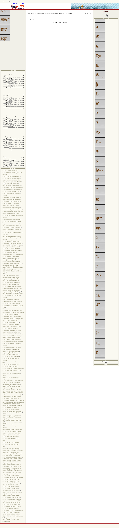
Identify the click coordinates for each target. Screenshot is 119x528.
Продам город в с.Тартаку (6, 103)
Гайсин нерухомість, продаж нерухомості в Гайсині (16, 140)
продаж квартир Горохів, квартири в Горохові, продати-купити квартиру (11, 247)
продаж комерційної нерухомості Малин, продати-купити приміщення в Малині (12, 363)
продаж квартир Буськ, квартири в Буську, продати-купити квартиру (11, 203)
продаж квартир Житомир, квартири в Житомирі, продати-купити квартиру (11, 281)
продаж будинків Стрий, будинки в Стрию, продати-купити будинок (10, 465)
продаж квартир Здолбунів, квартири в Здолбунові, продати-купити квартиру (12, 294)
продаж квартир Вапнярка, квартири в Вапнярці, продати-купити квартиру (11, 207)
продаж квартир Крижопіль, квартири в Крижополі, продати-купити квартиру (11, 343)
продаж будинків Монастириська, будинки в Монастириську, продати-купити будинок (13, 380)
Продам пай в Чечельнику (6, 105)
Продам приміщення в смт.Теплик (7, 126)
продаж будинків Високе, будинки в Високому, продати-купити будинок (11, 223)
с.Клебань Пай (5, 95)
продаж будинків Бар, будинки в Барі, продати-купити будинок (10, 170)
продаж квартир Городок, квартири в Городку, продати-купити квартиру (11, 246)
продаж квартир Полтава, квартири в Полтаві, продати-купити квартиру (11, 416)
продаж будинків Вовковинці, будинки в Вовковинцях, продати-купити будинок (12, 229)
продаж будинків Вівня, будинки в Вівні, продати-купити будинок (10, 224)
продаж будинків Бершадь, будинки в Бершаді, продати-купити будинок (11, 182)
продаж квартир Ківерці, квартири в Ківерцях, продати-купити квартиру (11, 321)
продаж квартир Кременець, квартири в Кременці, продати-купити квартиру (11, 339)
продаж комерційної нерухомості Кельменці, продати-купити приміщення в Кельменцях (13, 318)
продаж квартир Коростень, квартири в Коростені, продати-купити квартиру (11, 333)
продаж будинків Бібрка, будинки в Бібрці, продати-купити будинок (10, 183)
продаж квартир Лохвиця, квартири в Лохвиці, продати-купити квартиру (11, 354)
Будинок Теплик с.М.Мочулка (7, 97)
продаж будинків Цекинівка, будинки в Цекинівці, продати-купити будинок (11, 495)
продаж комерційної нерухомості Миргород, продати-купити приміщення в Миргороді (12, 374)
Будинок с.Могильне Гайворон (7, 74)
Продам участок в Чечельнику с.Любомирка (9, 116)
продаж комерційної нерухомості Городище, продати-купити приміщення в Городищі (12, 245)
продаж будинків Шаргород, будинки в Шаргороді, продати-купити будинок (11, 507)
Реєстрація (5, 1)
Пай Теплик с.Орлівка (6, 93)
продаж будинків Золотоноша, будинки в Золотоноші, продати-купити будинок (12, 298)
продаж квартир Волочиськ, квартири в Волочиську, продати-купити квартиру (12, 236)
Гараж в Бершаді (5, 135)
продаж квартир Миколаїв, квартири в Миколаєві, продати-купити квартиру (11, 369)
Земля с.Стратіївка (5, 107)
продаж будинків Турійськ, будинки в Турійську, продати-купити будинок (11, 479)
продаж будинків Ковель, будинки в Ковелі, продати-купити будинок (10, 328)
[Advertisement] (13, 55)
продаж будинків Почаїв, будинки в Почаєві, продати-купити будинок (11, 419)
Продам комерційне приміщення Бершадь (8, 84)
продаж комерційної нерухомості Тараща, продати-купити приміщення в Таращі (12, 472)
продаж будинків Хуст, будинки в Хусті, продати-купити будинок (10, 494)
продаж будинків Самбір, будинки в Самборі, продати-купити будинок (11, 438)
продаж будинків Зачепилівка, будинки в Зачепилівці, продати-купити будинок (12, 291)
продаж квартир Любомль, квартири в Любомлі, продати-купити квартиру (11, 358)
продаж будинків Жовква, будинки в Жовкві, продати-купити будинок (11, 284)
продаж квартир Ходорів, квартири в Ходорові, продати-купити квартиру (11, 491)
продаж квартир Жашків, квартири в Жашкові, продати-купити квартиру (11, 277)
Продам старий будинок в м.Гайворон (8, 160)
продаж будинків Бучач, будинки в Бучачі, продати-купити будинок (10, 205)
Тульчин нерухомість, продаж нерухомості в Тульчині (15, 94)
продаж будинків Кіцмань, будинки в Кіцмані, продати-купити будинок (11, 324)
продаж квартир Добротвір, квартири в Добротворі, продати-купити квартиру (11, 260)
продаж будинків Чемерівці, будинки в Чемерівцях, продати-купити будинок (11, 497)
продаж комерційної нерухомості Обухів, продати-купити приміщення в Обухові (12, 401)
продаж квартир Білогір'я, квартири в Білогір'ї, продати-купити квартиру (11, 186)
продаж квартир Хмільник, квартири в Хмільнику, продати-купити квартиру (11, 490)
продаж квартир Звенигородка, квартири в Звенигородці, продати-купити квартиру (12, 293)
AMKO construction (5, 72)
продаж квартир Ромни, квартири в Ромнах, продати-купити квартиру (11, 434)
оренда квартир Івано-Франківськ (6, 521)
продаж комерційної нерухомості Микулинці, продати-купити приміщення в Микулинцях (13, 371)
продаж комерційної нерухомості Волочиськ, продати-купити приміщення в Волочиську (13, 237)
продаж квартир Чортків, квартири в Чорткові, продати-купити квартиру (11, 504)
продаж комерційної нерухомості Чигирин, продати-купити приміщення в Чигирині (12, 502)
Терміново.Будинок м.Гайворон (7, 158)
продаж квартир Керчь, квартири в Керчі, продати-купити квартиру (10, 319)
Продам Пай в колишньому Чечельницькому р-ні (9, 82)
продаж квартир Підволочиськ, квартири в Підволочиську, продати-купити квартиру (12, 411)
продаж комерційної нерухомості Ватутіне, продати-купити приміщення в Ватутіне (12, 209)
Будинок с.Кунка (5, 141)
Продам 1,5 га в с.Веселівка (7, 164)
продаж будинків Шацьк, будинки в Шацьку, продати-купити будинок (11, 508)
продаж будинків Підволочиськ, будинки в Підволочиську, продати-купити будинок (12, 412)
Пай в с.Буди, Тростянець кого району (8, 156)
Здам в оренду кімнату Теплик (7, 78)
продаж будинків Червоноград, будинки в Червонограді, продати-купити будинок (12, 499)
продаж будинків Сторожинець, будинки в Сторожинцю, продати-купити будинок (12, 464)
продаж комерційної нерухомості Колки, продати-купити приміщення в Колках (12, 330)
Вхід (7, 1)
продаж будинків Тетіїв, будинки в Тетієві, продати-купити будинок (10, 474)
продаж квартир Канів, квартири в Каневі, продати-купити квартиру (10, 313)
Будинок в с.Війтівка (5, 145)
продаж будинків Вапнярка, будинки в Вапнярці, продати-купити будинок (11, 208)
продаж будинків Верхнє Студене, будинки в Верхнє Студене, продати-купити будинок (13, 215)
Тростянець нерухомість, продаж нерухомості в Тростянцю (15, 155)
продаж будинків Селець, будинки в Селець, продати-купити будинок (11, 442)
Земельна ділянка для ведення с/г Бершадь (9, 99)
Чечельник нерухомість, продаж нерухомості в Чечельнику (15, 81)
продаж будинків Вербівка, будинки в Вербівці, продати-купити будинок (11, 213)
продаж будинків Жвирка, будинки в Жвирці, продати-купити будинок (11, 279)
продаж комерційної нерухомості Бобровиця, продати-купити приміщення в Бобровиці (13, 187)
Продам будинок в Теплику (6, 114)
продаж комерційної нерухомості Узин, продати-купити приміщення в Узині (11, 483)
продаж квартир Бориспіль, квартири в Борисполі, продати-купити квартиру (11, 193)
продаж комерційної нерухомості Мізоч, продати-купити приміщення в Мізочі (12, 378)
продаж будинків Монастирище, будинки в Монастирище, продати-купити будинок (12, 381)
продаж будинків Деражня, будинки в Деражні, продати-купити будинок (11, 256)
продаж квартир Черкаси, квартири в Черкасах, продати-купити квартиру (11, 500)
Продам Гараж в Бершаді (6, 137)
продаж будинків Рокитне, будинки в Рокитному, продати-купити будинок (11, 433)
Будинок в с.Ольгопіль (6, 118)
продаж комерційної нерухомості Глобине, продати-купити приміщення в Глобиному (12, 243)
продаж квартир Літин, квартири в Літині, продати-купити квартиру (10, 352)
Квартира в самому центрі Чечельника (8, 124)
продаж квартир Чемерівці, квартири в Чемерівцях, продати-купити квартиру (12, 496)
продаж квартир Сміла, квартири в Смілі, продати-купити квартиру (10, 449)
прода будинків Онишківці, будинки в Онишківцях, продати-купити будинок (11, 403)
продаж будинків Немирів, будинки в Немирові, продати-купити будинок (11, 388)
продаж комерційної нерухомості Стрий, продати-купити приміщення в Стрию (12, 466)
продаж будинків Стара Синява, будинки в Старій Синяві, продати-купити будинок (12, 456)
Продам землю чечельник (6, 143)
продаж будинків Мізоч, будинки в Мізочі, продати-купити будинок (10, 377)
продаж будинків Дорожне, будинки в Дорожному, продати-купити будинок (11, 261)
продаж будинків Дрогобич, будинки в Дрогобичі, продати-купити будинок (11, 262)
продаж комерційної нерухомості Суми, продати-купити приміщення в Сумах (12, 468)
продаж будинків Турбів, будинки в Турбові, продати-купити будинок (11, 478)
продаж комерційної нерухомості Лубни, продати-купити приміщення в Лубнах (12, 355)
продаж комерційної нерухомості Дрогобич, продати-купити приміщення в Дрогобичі (12, 263)
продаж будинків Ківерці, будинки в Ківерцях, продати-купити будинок (11, 322)
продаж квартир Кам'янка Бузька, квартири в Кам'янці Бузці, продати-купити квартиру (13, 311)
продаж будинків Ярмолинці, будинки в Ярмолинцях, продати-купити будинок (12, 520)
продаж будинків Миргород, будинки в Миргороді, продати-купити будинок (11, 373)
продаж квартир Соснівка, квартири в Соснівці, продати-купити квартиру (11, 455)
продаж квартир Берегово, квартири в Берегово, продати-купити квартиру (11, 176)
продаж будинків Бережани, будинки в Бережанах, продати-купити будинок (11, 178)
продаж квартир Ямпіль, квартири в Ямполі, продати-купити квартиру (11, 519)
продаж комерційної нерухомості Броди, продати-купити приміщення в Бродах (12, 201)
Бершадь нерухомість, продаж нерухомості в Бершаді (15, 75)
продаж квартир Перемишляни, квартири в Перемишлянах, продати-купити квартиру (13, 405)
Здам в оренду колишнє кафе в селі (8, 80)
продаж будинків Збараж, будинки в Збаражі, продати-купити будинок (11, 292)
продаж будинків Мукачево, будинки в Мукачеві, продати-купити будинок (11, 385)
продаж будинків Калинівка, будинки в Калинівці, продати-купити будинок (11, 303)
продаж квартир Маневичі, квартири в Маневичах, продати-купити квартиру (11, 364)
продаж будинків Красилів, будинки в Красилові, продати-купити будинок (11, 338)
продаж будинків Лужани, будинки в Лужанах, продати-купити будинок (11, 356)
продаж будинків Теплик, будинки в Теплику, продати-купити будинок (11, 473)
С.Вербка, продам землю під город (8, 101)
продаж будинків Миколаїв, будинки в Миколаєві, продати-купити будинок (11, 370)
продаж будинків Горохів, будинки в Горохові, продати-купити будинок (11, 248)
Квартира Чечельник (5, 122)
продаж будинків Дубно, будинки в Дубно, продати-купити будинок (10, 266)
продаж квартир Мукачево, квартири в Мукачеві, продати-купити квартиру (11, 384)
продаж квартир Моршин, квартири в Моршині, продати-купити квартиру (11, 382)
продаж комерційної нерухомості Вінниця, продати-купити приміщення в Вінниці (12, 227)
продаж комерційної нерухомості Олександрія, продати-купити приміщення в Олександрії (13, 402)
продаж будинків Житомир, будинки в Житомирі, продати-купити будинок (11, 282)
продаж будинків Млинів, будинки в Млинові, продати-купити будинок (11, 379)
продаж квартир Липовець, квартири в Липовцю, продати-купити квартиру (11, 349)
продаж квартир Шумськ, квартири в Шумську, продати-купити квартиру (11, 512)
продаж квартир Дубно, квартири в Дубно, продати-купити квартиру (10, 265)
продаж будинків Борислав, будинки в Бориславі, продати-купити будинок (11, 191)
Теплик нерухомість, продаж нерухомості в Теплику (16, 77)
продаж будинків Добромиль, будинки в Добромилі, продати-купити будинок (11, 259)
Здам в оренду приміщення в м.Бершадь (8, 86)
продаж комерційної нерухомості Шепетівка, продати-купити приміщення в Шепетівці (13, 510)
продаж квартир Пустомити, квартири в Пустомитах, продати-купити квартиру (12, 422)
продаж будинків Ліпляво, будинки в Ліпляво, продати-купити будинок (11, 351)
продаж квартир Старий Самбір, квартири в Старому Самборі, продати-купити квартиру (13, 457)
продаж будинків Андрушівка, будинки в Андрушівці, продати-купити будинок (12, 169)
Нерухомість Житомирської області (50, 13)
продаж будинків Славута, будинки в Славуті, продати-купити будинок (11, 448)
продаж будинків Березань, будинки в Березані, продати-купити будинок (11, 180)
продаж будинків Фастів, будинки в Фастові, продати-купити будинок (11, 486)
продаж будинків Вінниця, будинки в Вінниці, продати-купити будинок (11, 226)
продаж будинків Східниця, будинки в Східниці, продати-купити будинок (11, 469)
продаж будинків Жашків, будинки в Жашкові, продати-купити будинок (11, 278)
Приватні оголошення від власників (40, 13)
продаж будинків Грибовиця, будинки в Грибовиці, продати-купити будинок (11, 251)
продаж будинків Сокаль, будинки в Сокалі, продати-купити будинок (11, 452)
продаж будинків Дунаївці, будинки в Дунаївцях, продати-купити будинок (11, 270)
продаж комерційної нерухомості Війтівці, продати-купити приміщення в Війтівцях (12, 225)
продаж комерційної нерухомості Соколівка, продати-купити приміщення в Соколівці (12, 454)
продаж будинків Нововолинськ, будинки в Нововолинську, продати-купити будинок (12, 394)
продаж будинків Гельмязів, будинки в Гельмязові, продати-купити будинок (11, 241)
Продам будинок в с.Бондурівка (7, 120)
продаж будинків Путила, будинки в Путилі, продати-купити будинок (11, 424)
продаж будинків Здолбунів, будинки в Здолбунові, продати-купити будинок (11, 295)
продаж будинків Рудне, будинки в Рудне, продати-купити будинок (10, 435)
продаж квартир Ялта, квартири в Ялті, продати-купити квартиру (10, 518)
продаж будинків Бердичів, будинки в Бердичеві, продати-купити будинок (11, 175)
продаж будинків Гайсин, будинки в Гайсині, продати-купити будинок (11, 240)
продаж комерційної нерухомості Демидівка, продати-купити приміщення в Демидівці (13, 254)
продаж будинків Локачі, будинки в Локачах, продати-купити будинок (11, 353)
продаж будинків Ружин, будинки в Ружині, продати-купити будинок (10, 436)
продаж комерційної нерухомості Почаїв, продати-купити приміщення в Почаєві (12, 420)
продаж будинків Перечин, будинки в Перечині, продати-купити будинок (11, 407)
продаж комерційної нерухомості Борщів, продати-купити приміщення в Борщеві (12, 197)
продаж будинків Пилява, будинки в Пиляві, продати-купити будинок (11, 409)
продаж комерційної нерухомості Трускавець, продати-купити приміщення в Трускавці (13, 476)
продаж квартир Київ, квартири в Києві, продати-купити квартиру (10, 320)
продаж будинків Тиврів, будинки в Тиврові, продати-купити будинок (11, 475)
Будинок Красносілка (6, 147)
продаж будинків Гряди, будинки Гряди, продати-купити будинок (10, 252)
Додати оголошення (88, 13)
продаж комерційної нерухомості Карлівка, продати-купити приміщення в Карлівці (12, 316)
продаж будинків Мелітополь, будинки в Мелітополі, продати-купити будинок (11, 366)
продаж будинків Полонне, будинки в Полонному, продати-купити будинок (11, 415)
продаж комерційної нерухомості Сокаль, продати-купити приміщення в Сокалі (12, 453)
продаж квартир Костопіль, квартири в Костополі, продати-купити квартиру (11, 336)
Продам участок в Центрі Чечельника (8, 139)
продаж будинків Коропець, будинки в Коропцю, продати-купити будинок (11, 332)
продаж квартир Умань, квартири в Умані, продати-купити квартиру (10, 484)
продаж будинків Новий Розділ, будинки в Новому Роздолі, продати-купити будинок (12, 390)
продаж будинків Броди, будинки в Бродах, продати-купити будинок (10, 200)
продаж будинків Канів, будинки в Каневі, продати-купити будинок (10, 314)
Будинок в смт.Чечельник (6, 166)
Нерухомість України (31, 13)
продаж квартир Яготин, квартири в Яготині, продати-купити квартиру (11, 515)
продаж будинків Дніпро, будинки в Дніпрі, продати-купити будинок (10, 258)
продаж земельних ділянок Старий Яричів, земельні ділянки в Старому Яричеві (12, 458)
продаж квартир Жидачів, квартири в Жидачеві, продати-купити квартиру (11, 280)
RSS (9, 1)
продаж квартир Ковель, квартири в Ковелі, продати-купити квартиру (11, 327)
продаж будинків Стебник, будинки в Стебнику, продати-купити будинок (11, 463)
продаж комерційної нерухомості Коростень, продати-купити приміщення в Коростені (13, 334)
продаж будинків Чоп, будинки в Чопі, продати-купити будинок (10, 503)
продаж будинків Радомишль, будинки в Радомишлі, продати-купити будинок (12, 431)
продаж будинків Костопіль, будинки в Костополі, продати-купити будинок (11, 337)
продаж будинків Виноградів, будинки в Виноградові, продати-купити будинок (12, 221)
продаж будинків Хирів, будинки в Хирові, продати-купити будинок (10, 488)
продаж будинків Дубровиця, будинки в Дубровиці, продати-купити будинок (11, 269)
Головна (2, 1)
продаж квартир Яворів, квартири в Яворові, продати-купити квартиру (11, 514)
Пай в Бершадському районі (7, 76)
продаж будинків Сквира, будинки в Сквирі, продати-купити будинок (11, 444)
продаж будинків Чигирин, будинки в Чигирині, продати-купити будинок (11, 501)
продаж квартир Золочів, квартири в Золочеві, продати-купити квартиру (11, 299)
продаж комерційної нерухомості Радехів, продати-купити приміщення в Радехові (12, 429)
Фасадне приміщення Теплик (7, 162)
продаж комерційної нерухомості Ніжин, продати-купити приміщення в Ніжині (12, 389)
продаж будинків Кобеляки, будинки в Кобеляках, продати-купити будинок (11, 326)
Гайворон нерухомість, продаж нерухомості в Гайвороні (15, 73)
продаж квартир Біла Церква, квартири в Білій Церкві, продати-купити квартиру (12, 185)
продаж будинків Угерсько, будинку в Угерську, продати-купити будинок (11, 481)
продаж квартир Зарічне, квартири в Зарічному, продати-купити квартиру (11, 290)
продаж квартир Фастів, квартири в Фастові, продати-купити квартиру (11, 485)
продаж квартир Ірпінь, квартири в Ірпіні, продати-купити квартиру (10, 275)
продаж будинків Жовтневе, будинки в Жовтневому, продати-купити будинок (12, 286)
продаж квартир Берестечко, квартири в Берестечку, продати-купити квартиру (12, 181)
